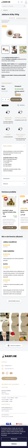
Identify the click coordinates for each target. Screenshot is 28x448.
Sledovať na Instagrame (15, 345)
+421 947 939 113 (9, 368)
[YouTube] (11, 372)
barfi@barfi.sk (8, 365)
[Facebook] (3, 372)
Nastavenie (14, 439)
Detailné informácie (7, 83)
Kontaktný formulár (9, 378)
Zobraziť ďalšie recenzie (14, 301)
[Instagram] (6, 372)
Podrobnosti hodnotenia (21, 18)
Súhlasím (14, 444)
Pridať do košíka (15, 99)
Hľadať (24, 6)
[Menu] (26, 2)
